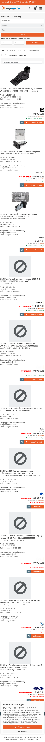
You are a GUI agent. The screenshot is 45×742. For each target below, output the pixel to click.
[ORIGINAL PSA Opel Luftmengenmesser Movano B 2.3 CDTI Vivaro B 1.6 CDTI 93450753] (20, 396)
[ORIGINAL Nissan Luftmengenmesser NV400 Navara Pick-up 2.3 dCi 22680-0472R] (20, 202)
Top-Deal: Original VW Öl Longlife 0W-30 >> (18, 2)
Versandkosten (41, 116)
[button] (43, 2)
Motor (20, 50)
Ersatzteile (11, 50)
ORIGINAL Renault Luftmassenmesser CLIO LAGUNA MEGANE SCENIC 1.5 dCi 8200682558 (19, 344)
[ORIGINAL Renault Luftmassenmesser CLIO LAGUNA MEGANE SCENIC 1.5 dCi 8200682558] (20, 331)
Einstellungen (22, 731)
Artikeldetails (37, 507)
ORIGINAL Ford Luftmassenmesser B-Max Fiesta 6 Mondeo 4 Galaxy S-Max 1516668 (21, 666)
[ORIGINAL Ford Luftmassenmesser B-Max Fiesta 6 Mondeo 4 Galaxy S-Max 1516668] (20, 653)
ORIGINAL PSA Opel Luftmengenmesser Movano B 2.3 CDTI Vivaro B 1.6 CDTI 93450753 (21, 409)
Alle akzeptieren (24, 727)
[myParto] (10, 8)
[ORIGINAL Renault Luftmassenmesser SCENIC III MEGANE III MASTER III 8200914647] (20, 266)
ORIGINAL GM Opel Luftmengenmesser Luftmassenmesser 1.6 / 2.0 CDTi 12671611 (17, 472)
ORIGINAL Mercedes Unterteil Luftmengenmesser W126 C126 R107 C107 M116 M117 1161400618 (21, 90)
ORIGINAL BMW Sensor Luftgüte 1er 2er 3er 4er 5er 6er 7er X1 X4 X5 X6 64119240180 (20, 601)
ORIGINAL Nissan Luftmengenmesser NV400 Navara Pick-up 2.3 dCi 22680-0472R (18, 215)
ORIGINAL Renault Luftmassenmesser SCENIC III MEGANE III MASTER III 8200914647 (20, 280)
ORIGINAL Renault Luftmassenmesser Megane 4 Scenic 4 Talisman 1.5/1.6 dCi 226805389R (20, 152)
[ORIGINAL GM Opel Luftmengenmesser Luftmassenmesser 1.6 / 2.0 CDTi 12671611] (20, 458)
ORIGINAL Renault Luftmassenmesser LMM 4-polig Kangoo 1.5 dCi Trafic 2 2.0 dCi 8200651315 (21, 537)
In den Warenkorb (35, 122)
